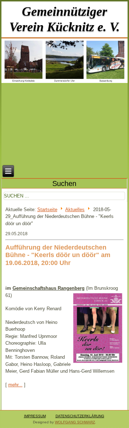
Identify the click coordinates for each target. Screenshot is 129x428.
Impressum (35, 416)
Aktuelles (75, 209)
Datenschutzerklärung (80, 416)
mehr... (15, 384)
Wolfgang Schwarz (75, 422)
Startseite (47, 209)
